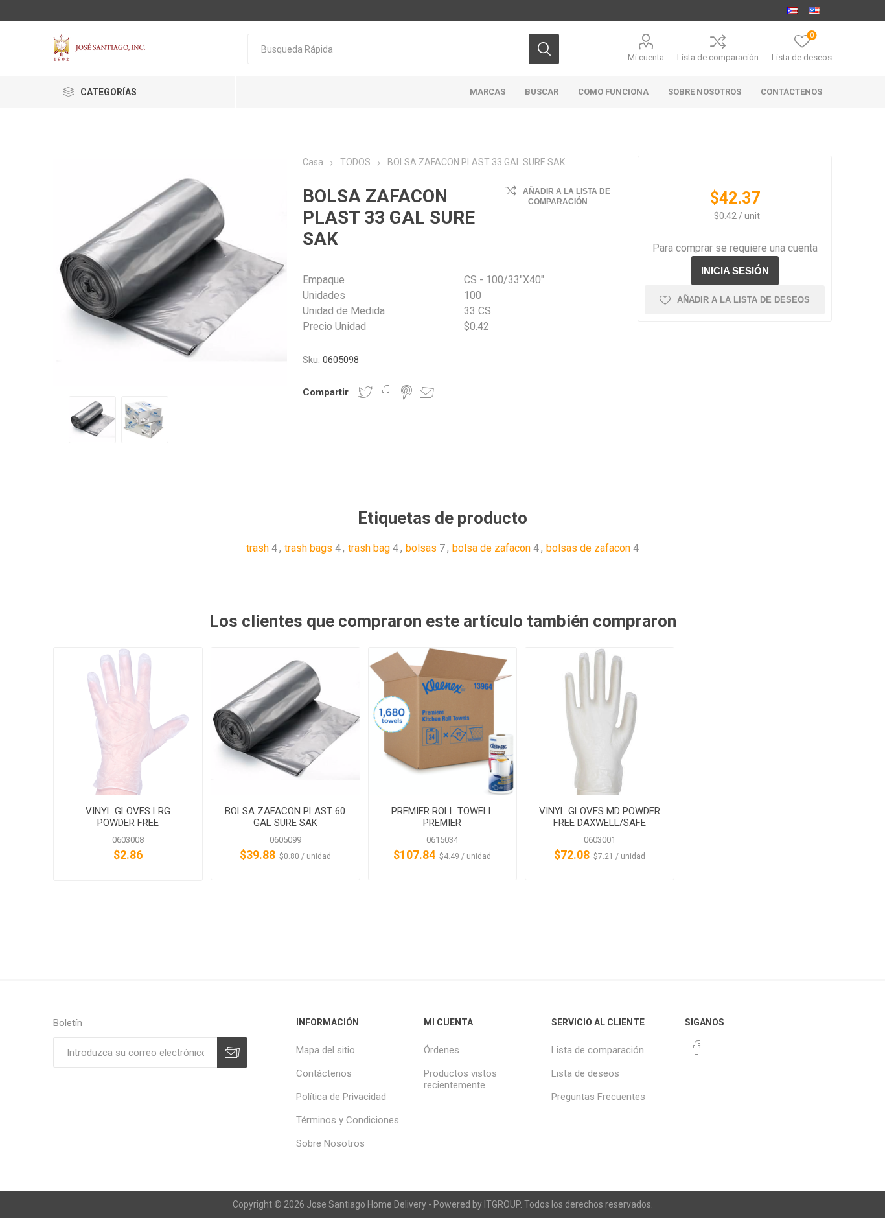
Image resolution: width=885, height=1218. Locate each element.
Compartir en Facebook (386, 392)
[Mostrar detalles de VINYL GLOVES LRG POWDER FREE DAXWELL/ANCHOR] (128, 722)
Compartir (326, 392)
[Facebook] (697, 1047)
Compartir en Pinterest (406, 392)
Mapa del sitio (325, 1050)
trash (257, 548)
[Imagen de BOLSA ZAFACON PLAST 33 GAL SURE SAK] (92, 419)
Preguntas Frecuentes (598, 1097)
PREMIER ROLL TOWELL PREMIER (442, 816)
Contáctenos (324, 1073)
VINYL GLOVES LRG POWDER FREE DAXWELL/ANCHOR (128, 822)
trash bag (369, 548)
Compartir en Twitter (365, 392)
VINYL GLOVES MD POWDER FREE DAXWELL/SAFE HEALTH (599, 822)
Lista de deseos (585, 1073)
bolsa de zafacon (491, 548)
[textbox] (388, 49)
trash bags (308, 548)
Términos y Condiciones (347, 1120)
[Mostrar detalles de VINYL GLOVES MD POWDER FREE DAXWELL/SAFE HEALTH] (599, 722)
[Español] (792, 10)
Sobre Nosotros (330, 1143)
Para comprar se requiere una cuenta (735, 248)
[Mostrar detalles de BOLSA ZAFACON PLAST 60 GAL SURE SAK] (285, 722)
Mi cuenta (646, 57)
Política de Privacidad (341, 1097)
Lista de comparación (718, 57)
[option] (92, 419)
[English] (814, 10)
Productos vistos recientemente (460, 1079)
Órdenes (441, 1050)
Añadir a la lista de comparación (566, 196)
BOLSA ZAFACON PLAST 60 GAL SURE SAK (285, 816)
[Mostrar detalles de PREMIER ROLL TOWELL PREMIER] (443, 722)
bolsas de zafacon (588, 548)
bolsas (421, 548)
